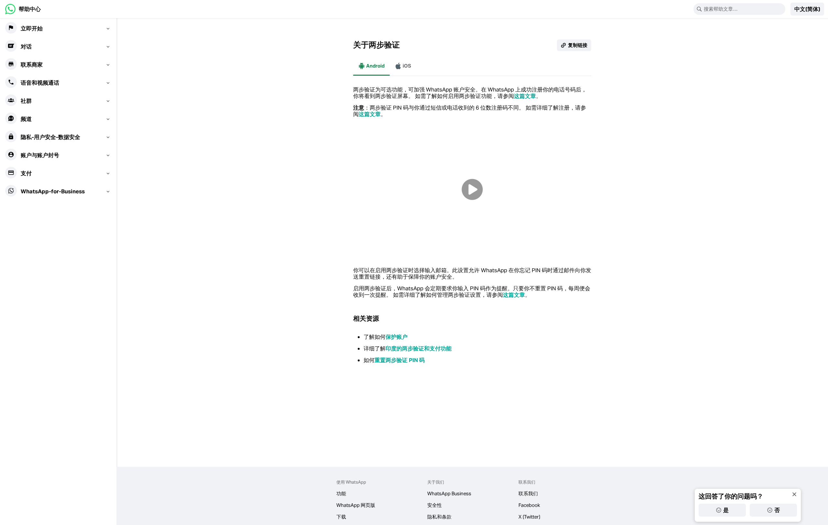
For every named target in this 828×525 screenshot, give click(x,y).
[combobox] (743, 9)
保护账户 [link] (397, 336)
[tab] (371, 66)
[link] (23, 9)
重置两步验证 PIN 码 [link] (400, 360)
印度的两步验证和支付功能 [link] (419, 348)
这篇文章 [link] (525, 96)
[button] (807, 9)
